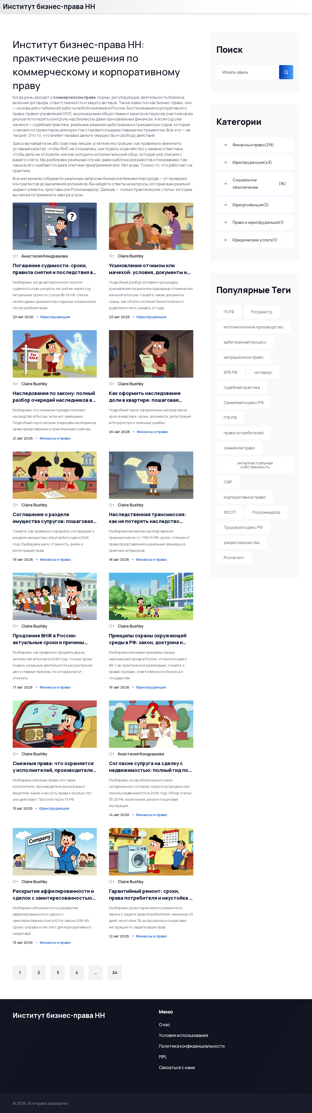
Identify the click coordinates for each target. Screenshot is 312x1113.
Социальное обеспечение (259, 183)
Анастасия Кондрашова (44, 256)
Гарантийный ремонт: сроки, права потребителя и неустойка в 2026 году (150, 894)
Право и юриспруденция (258, 222)
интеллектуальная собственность (255, 465)
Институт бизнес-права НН (49, 6)
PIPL (163, 1057)
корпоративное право (245, 497)
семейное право (239, 448)
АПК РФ (230, 372)
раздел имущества (241, 542)
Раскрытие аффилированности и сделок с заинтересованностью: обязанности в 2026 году (53, 894)
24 (114, 972)
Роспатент (234, 557)
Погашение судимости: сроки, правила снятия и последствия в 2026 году (53, 269)
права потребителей (243, 432)
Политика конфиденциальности (192, 1046)
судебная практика (242, 387)
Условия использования (183, 1035)
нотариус (263, 372)
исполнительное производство (253, 327)
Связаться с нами (177, 1067)
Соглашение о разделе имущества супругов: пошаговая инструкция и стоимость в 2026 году (53, 518)
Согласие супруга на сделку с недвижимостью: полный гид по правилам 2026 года (148, 767)
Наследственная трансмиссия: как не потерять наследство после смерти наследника (147, 518)
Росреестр (262, 312)
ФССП (229, 512)
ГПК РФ (230, 417)
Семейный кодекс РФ (244, 402)
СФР (228, 482)
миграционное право (243, 357)
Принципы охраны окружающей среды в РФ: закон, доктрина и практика (147, 639)
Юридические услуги (255, 240)
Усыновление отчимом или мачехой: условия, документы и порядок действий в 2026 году (148, 269)
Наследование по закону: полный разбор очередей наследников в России (54, 397)
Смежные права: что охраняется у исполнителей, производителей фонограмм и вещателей (54, 767)
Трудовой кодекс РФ (243, 527)
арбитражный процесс (245, 342)
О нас (164, 1024)
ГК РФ (229, 312)
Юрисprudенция (251, 204)
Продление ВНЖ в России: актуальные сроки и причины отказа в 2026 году (48, 639)
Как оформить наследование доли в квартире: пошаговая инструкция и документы (145, 397)
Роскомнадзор (266, 512)
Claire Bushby (131, 256)
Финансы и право (253, 145)
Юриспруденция (252, 162)
